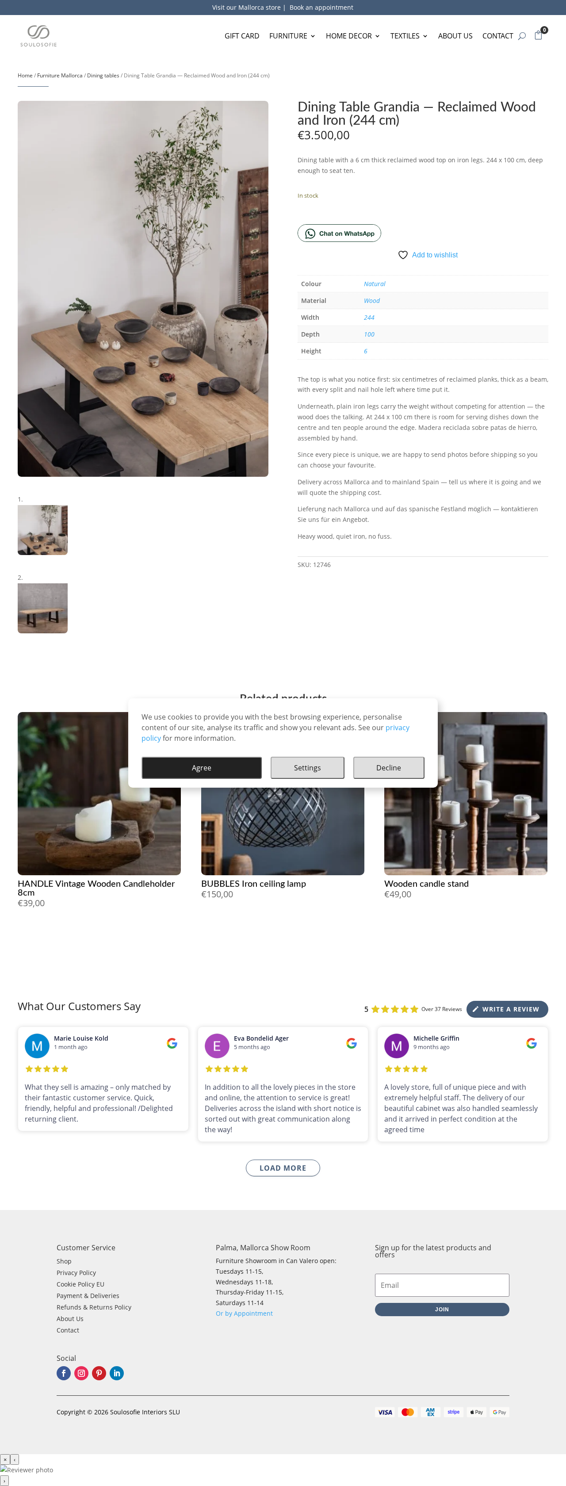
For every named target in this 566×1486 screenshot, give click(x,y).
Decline (388, 768)
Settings (307, 768)
